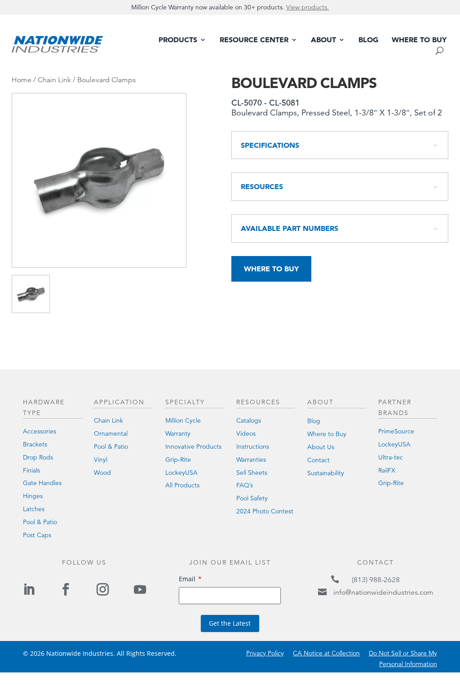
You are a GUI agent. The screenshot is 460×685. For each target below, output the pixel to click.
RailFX (386, 470)
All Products (182, 485)
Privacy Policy (265, 653)
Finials (31, 470)
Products (178, 40)
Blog (368, 40)
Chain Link (54, 79)
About (323, 40)
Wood (102, 472)
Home (21, 79)
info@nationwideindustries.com (383, 592)
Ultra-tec (390, 457)
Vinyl (100, 459)
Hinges (33, 496)
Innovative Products (193, 446)
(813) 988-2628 (376, 579)
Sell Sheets (251, 472)
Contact (318, 460)
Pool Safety (252, 498)
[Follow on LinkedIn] (28, 589)
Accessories (39, 431)
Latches (33, 509)
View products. (307, 7)
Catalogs (248, 420)
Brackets (35, 444)
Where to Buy (419, 40)
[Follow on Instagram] (102, 589)
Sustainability (325, 473)
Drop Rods (38, 457)
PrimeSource (396, 431)
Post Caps (37, 535)
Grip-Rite (178, 459)
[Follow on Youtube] (139, 589)
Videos (246, 433)
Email (187, 579)
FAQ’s (244, 485)
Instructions (252, 446)
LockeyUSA (181, 472)
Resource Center (254, 40)
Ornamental (111, 433)
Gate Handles (42, 483)
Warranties (251, 459)
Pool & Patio (40, 522)
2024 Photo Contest (264, 511)
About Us (320, 447)
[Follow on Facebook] (65, 589)
